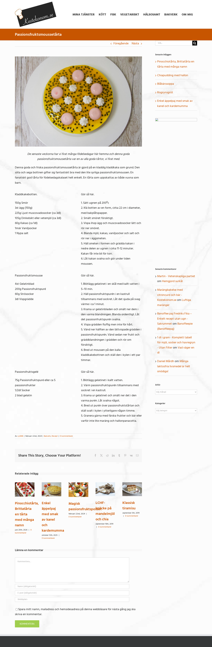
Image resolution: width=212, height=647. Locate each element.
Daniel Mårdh (165, 361)
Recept (55, 436)
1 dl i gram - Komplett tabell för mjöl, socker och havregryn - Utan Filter (176, 342)
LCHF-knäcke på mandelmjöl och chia (105, 511)
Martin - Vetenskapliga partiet (176, 276)
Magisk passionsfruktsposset (85, 506)
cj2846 (20, 436)
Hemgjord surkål (172, 281)
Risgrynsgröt (165, 92)
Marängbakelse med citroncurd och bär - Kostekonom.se (170, 294)
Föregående (121, 43)
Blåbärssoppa (165, 83)
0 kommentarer (66, 436)
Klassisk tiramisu (128, 505)
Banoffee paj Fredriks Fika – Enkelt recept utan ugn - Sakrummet (174, 318)
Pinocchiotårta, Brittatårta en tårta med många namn (27, 514)
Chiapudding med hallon (172, 75)
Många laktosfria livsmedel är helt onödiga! (173, 366)
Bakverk (47, 436)
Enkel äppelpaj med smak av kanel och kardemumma (53, 516)
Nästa (135, 43)
